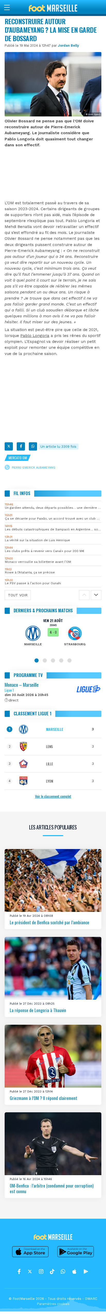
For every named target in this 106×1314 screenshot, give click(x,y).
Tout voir (18, 595)
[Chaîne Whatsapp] (63, 1271)
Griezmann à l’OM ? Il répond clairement (43, 1098)
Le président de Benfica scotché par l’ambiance (49, 922)
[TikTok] (52, 1271)
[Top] (92, 1302)
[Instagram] (41, 1271)
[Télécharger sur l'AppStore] (30, 1257)
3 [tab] (53, 660)
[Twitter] (9, 446)
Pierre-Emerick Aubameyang (33, 467)
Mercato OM (17, 457)
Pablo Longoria (34, 335)
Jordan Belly (68, 45)
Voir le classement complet (53, 796)
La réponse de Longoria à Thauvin (38, 1010)
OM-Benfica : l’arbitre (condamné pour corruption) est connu (51, 1188)
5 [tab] (69, 660)
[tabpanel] (53, 636)
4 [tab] (61, 660)
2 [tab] (45, 660)
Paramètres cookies (53, 1304)
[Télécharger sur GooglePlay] (75, 1257)
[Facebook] (21, 446)
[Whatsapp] (33, 446)
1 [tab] (36, 660)
